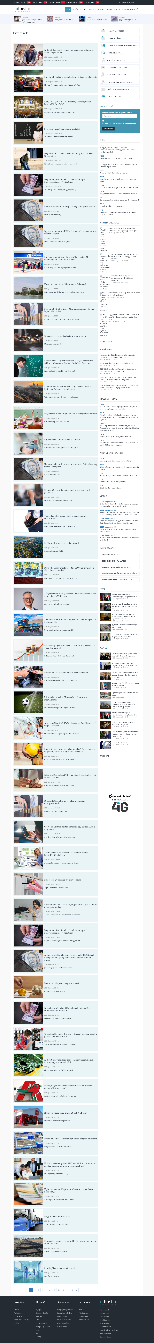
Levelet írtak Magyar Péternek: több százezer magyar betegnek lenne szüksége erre (125, 734)
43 (63, 1290)
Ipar (37, 1333)
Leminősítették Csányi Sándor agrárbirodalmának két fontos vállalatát (122, 278)
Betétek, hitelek (41, 1323)
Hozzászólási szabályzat (109, 1330)
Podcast (83, 9)
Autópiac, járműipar (43, 1326)
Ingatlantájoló (84, 1320)
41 (54, 1290)
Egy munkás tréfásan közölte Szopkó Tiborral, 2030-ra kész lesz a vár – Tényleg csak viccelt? (119, 386)
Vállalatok (17, 1313)
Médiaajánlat (105, 1313)
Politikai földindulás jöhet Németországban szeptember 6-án (124, 595)
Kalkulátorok (112, 9)
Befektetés (18, 1316)
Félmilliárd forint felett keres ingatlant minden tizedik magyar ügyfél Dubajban (123, 229)
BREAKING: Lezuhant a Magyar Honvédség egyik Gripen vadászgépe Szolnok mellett (118, 370)
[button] (119, 2)
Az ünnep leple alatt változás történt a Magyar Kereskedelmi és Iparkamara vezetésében (125, 675)
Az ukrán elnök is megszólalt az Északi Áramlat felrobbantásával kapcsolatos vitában (123, 616)
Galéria (17, 1323)
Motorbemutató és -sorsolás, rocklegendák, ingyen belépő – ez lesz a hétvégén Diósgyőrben (119, 378)
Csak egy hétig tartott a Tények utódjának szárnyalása (123, 723)
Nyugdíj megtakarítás (65, 1310)
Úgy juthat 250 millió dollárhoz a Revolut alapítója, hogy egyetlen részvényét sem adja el (124, 317)
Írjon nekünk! (104, 1310)
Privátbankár (83, 1313)
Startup (38, 1337)
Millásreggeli (83, 1316)
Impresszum (104, 1317)
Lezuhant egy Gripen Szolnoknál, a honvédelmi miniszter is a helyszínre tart (125, 606)
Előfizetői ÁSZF (105, 1333)
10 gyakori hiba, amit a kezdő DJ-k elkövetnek (116, 363)
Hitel (37, 1320)
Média (38, 1330)
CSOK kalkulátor (63, 1323)
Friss (68, 9)
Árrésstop (92, 9)
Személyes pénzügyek (22, 1320)
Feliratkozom (108, 128)
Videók (75, 9)
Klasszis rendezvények (127, 9)
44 (68, 1290)
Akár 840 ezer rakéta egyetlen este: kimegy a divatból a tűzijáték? (124, 294)
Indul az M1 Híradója (119, 742)
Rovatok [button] (101, 9)
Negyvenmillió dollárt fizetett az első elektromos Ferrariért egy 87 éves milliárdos (124, 256)
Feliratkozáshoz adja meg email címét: (117, 112)
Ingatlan (39, 1316)
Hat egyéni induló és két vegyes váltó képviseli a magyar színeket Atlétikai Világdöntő (117, 356)
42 (59, 1290)
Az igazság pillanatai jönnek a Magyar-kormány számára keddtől (124, 664)
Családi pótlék (62, 1316)
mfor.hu (81, 1310)
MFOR (22, 9)
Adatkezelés (104, 1323)
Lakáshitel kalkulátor (64, 1320)
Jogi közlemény (105, 1320)
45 (73, 1290)
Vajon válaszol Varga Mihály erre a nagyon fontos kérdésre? (124, 635)
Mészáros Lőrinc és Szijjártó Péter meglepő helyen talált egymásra (124, 655)
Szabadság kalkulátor (65, 1313)
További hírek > (106, 341)
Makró (16, 1310)
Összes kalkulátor (63, 1326)
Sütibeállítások (105, 1337)
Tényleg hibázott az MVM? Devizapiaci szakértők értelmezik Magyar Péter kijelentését (123, 704)
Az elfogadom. (119, 123)
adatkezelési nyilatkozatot (116, 123)
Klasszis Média (105, 1327)
